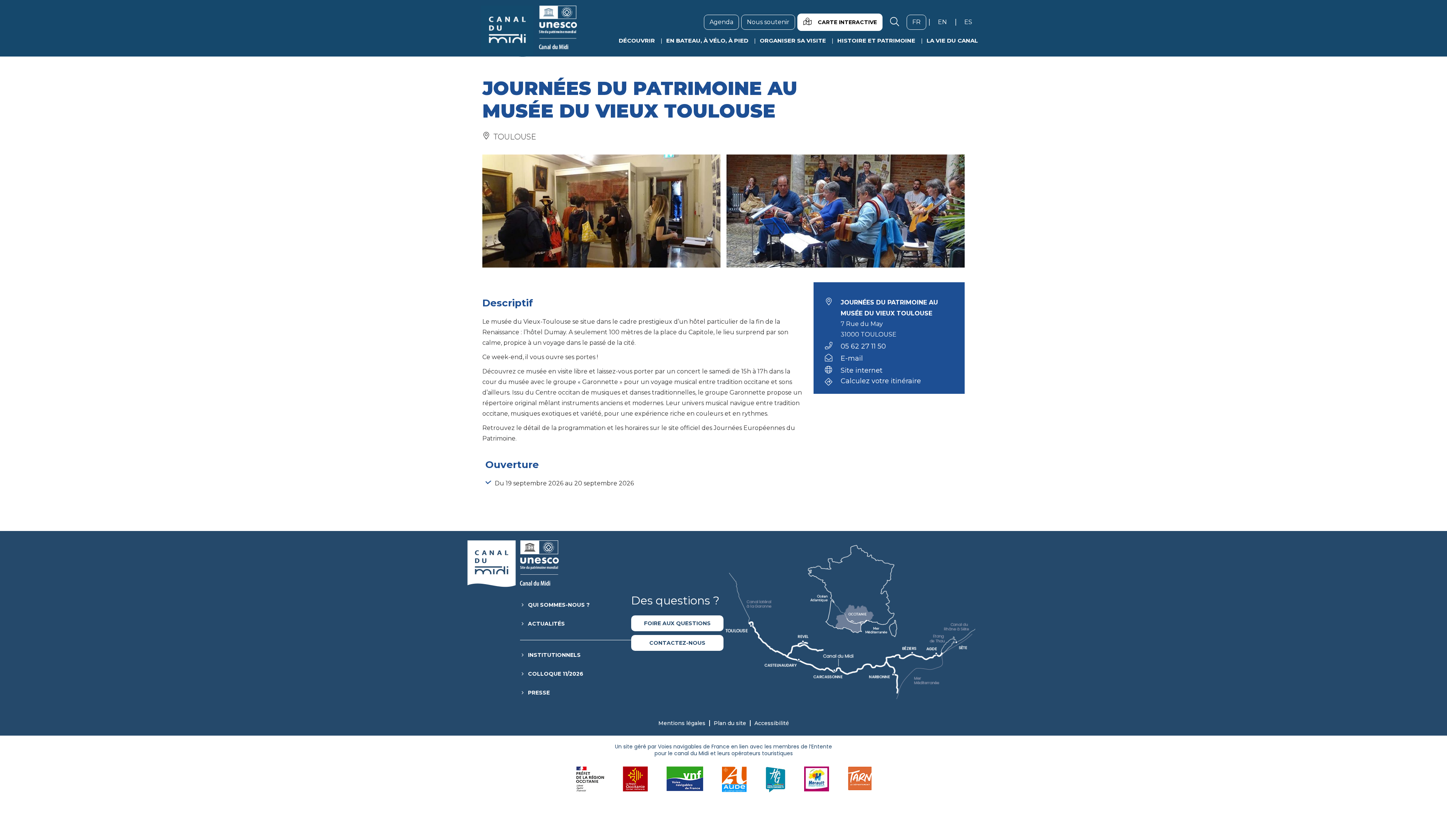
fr (919, 22)
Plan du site (730, 723)
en (945, 22)
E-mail (852, 358)
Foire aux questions (677, 623)
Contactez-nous (677, 643)
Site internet (862, 370)
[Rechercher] (894, 22)
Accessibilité (771, 723)
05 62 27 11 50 (863, 346)
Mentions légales (681, 723)
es (971, 22)
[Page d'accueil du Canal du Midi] (529, 31)
